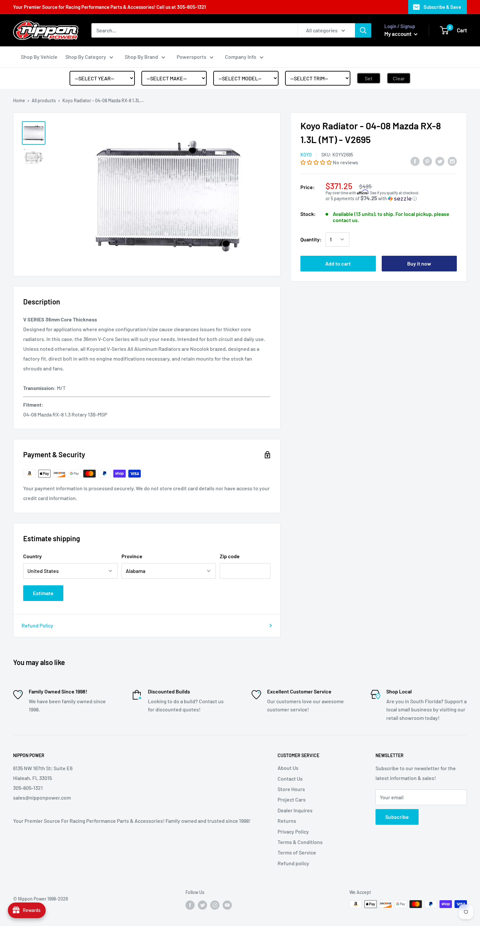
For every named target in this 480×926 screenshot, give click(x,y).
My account (398, 33)
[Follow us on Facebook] (190, 904)
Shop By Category (85, 57)
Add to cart (338, 263)
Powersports (191, 57)
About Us (288, 768)
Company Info (240, 57)
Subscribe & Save (442, 7)
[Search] (363, 30)
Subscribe (397, 817)
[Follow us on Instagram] (214, 904)
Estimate (43, 593)
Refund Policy (37, 625)
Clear (399, 78)
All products (44, 100)
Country (32, 556)
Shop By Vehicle (39, 57)
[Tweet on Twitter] (439, 161)
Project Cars (292, 799)
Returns (287, 821)
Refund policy (293, 863)
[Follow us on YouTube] (227, 904)
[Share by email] (452, 161)
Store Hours (291, 789)
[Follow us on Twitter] (202, 904)
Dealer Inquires (295, 810)
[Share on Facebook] (415, 161)
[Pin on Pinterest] (427, 161)
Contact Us (290, 778)
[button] (316, 162)
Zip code (230, 556)
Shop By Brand (141, 57)
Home (19, 100)
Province (131, 556)
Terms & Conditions (300, 842)
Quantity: (311, 239)
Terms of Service (297, 852)
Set (369, 78)
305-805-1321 (191, 7)
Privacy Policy (293, 831)
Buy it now (419, 263)
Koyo (306, 154)
